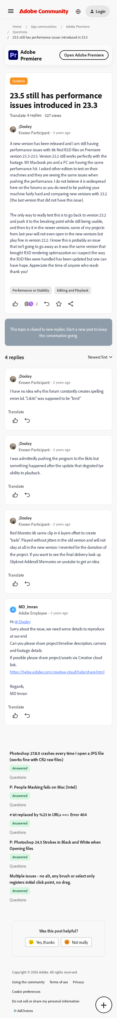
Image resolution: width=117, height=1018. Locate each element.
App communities (44, 26)
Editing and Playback (72, 290)
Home (17, 26)
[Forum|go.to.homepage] (44, 11)
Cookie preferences (26, 991)
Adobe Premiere (78, 26)
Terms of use (59, 982)
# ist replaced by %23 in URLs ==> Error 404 (48, 814)
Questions (20, 32)
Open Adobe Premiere (84, 54)
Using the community (28, 982)
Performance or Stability (31, 290)
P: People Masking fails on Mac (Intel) (43, 787)
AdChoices (25, 1010)
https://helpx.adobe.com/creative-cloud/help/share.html (57, 671)
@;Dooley (22, 621)
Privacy (78, 982)
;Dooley (25, 126)
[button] (10, 13)
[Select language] (78, 11)
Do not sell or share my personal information (46, 1001)
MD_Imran (28, 606)
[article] (58, 399)
